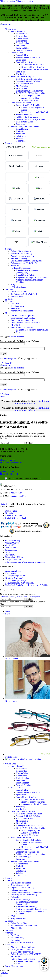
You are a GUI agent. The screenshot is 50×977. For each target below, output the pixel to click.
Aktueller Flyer (17, 296)
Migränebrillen (22, 86)
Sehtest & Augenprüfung (21, 253)
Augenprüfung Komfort (15, 576)
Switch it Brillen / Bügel (15, 518)
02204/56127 (8, 472)
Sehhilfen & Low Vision (21, 103)
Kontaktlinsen (22, 129)
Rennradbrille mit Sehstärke (33, 67)
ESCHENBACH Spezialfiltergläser (31, 93)
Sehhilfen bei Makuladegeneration (30, 119)
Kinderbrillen (21, 41)
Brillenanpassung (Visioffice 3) (24, 263)
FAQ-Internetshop (13, 559)
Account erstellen (16, 337)
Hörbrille (20, 131)
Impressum (10, 555)
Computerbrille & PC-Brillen (28, 81)
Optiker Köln (11, 545)
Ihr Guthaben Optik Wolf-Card (24, 294)
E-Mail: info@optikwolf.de (22, 320)
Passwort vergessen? (8, 358)
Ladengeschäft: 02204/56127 (23, 318)
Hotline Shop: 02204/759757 (23, 327)
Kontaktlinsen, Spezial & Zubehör (25, 126)
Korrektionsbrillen (18, 31)
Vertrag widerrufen (6, 590)
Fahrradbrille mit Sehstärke (32, 64)
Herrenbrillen (21, 36)
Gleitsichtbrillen (22, 43)
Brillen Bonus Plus (19, 292)
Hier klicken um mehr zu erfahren (32, 402)
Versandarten (10, 547)
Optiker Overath (12, 543)
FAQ (13, 284)
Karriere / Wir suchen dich (22, 311)
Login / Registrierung (14, 966)
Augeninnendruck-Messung (22, 256)
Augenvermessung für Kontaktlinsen (31, 277)
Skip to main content (24, 1)
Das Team (15, 303)
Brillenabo (15, 265)
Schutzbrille (21, 136)
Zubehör (19, 138)
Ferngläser (20, 124)
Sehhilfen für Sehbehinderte (27, 117)
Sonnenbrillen (22, 55)
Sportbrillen (21, 60)
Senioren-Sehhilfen (24, 114)
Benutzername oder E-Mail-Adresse (21, 341)
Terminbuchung (17, 306)
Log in (3, 354)
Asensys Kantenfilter (30, 98)
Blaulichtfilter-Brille (24, 84)
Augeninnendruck (13, 571)
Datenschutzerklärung (14, 557)
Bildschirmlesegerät (24, 122)
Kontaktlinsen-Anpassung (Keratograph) (27, 271)
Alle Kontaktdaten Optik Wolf (23, 315)
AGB (7, 552)
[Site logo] (6, 24)
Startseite (4, 504)
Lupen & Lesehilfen (13, 515)
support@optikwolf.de (12, 463)
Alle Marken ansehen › (41, 147)
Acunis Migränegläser (30, 95)
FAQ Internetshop (18, 287)
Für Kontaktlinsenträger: (21, 268)
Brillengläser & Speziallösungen (29, 91)
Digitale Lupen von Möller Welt (34, 112)
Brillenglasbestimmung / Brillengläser (26, 261)
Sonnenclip (20, 72)
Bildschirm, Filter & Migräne (23, 76)
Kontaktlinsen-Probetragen (27, 275)
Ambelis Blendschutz (30, 100)
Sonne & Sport (17, 53)
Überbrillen (21, 74)
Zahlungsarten (11, 550)
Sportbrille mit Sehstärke (26, 62)
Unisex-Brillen (22, 38)
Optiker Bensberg (12, 540)
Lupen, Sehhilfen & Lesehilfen (29, 105)
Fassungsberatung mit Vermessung (19, 583)
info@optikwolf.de (10, 474)
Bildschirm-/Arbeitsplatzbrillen (29, 79)
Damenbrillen (21, 34)
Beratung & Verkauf (13, 578)
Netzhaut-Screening (19, 258)
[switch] (44, 968)
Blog (18, 332)
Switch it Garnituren (24, 50)
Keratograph (10, 573)
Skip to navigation (8, 1)
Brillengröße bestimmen (21, 251)
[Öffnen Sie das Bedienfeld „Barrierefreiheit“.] (1, 975)
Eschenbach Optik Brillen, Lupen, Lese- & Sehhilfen (27, 585)
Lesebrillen (20, 45)
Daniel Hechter (16, 166)
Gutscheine (20, 141)
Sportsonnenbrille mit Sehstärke (34, 69)
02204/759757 (8, 460)
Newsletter (15, 308)
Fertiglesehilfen (22, 48)
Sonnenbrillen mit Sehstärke (28, 57)
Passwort (9, 348)
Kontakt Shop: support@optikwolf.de (32, 330)
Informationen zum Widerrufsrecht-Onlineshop (25, 562)
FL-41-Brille (21, 88)
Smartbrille (20, 134)
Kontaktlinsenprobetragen (16, 580)
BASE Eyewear (16, 155)
